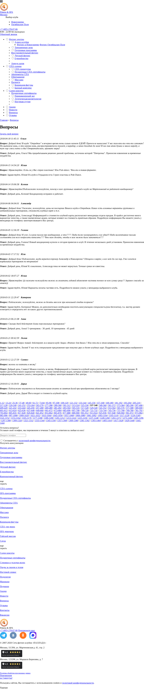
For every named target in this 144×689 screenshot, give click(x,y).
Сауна (3, 541)
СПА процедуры (23, 69)
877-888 (66, 413)
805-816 (12, 413)
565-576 (120, 408)
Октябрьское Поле (20, 24)
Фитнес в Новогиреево (28, 44)
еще (2, 481)
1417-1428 (118, 420)
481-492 (57, 408)
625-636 (21, 410)
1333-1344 (39, 420)
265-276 (39, 405)
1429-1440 (129, 420)
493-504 (66, 408)
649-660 (39, 410)
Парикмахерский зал (25, 96)
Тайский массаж (8, 536)
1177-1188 (37, 418)
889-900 (75, 413)
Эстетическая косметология (28, 99)
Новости (13, 110)
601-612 (3, 410)
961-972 (129, 413)
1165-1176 (26, 418)
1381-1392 (84, 420)
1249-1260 (105, 418)
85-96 (48, 403)
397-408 (138, 405)
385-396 (129, 405)
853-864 (48, 413)
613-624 (12, 410)
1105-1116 (113, 415)
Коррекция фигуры (24, 85)
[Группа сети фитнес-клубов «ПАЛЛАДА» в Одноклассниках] (23, 638)
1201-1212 (60, 418)
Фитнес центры (16, 39)
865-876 (57, 413)
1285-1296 (138, 418)
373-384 (120, 405)
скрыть (3, 484)
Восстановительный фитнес (24, 53)
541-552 (102, 408)
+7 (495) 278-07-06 (9, 29)
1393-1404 (96, 420)
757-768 (120, 410)
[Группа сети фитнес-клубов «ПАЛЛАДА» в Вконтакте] (13, 638)
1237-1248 (93, 418)
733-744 (102, 410)
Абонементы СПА (20, 74)
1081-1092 (91, 415)
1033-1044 (46, 415)
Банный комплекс (23, 88)
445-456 (30, 408)
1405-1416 (107, 420)
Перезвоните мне (26, 630)
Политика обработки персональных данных (15, 673)
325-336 (84, 405)
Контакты (4, 610)
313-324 (75, 405)
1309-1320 (17, 420)
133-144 (82, 403)
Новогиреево (17, 22)
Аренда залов (17, 63)
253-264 (30, 405)
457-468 (39, 408)
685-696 (66, 410)
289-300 (57, 405)
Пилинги (15, 82)
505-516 (75, 408)
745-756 (111, 410)
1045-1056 (58, 415)
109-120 (64, 403)
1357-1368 (62, 420)
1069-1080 (80, 415)
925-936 (102, 413)
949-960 (120, 413)
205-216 (136, 403)
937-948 (111, 413)
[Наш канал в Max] (32, 638)
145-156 (91, 403)
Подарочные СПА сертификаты (30, 72)
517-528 (84, 408)
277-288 (48, 405)
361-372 (111, 405)
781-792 (138, 410)
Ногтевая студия (22, 101)
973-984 (138, 413)
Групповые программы (26, 50)
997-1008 (13, 415)
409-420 (3, 408)
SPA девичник (7, 531)
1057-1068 (69, 415)
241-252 (21, 405)
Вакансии (4, 615)
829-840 (30, 413)
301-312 (66, 405)
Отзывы (13, 115)
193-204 (127, 403)
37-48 (21, 403)
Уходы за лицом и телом (11, 567)
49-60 (28, 403)
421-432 (12, 408)
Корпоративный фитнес (11, 476)
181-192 (118, 403)
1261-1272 (116, 418)
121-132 (73, 403)
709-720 (84, 410)
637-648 (30, 410)
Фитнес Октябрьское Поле (52, 44)
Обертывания (17, 77)
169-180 (109, 403)
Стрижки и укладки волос (12, 562)
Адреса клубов (22, 42)
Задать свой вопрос (9, 134)
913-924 (93, 413)
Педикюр (4, 586)
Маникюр (4, 581)
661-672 (48, 410)
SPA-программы (8, 493)
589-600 (138, 408)
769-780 (129, 410)
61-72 (35, 403)
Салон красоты (16, 90)
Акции (12, 107)
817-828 (21, 413)
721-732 (93, 410)
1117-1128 (124, 415)
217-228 (3, 405)
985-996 (3, 415)
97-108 (56, 403)
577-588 (129, 408)
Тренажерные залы (24, 47)
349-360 (102, 405)
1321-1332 (28, 420)
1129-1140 (135, 415)
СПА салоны (15, 66)
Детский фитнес (22, 55)
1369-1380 (73, 420)
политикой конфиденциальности (34, 440)
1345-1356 (51, 420)
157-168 (100, 403)
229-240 (12, 405)
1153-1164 (15, 418)
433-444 (21, 408)
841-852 (39, 413)
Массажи (19, 80)
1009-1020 (24, 415)
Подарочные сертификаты (24, 93)
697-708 (75, 410)
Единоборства (21, 58)
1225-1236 (82, 418)
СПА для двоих (7, 526)
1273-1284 (127, 418)
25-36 (15, 403)
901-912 (84, 413)
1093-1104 (102, 415)
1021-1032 (35, 415)
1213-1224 (71, 418)
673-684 (57, 410)
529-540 (93, 408)
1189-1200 (48, 418)
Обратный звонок (8, 34)
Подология (5, 577)
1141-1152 (4, 418)
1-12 (2, 403)
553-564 (111, 408)
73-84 (42, 403)
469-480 (48, 408)
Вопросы (13, 112)
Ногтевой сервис (8, 572)
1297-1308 (6, 420)
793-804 (3, 413)
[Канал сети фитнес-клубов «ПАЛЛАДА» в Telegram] (3, 638)
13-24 (8, 403)
